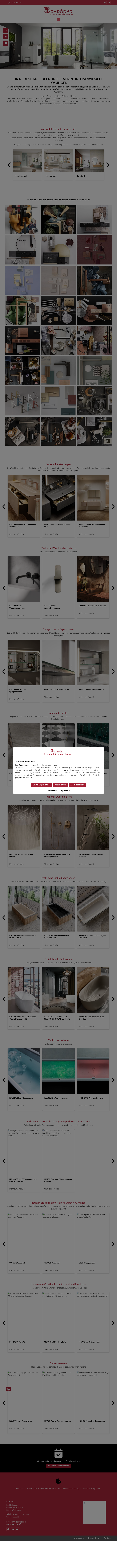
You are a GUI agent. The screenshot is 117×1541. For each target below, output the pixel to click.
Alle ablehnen (60, 785)
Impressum (65, 790)
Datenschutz (52, 790)
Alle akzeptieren (77, 785)
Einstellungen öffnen (42, 785)
